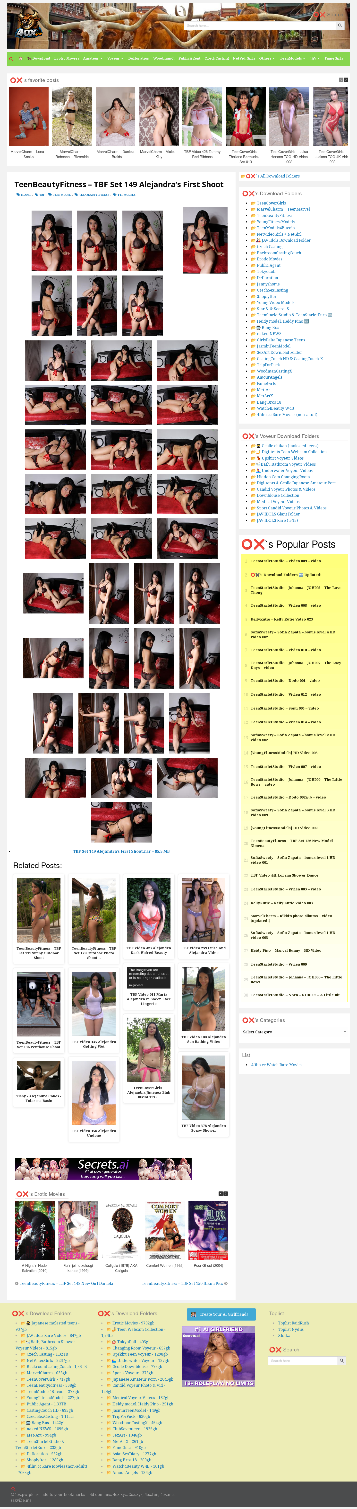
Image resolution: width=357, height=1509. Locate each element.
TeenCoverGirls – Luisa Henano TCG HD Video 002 (289, 156)
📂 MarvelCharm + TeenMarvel (280, 209)
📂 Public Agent (265, 265)
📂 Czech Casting (266, 246)
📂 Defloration (264, 277)
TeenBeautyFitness (94, 194)
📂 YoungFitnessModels (273, 222)
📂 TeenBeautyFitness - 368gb (48, 1385)
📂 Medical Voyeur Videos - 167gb (138, 1397)
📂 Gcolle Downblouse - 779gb (134, 1366)
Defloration (138, 58)
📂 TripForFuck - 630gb (128, 1416)
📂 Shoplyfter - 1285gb (42, 1460)
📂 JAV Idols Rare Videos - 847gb (51, 1335)
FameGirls (334, 58)
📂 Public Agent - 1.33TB (43, 1404)
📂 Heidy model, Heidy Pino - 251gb (140, 1404)
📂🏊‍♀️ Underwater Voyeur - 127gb (138, 1360)
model (26, 194)
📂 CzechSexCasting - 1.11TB (47, 1416)
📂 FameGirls (263, 383)
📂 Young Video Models (272, 302)
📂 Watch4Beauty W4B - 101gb (135, 1466)
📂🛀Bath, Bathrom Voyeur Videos (283, 464)
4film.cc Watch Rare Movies (276, 1065)
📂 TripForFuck (265, 365)
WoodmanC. (164, 58)
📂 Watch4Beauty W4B (272, 408)
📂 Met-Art (261, 390)
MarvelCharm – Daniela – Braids (115, 154)
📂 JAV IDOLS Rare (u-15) (274, 520)
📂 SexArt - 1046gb (124, 1435)
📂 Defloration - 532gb (41, 1454)
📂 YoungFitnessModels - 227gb (50, 1397)
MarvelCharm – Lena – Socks (28, 154)
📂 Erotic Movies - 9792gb (130, 1323)
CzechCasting (216, 58)
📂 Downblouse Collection (275, 495)
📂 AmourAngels (266, 377)
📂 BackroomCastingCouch (276, 253)
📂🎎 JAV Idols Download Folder (281, 240)
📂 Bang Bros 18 (266, 402)
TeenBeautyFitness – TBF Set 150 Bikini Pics (182, 1283)
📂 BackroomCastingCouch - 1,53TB (54, 1366)
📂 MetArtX (262, 396)
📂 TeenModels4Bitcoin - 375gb (50, 1391)
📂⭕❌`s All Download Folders (270, 176)
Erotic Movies (66, 58)
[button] (12, 59)
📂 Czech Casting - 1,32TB (44, 1354)
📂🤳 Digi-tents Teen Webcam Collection (289, 452)
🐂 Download (38, 58)
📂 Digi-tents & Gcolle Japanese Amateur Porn (294, 483)
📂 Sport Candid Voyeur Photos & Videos (288, 508)
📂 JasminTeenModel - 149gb (134, 1410)
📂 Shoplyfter (264, 296)
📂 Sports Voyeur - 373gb (130, 1373)
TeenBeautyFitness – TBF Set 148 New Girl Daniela (66, 1283)
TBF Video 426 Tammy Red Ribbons (202, 154)
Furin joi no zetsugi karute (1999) (78, 1268)
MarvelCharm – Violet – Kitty (159, 154)
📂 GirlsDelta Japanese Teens (278, 340)
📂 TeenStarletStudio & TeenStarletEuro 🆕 (291, 315)
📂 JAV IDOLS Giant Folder (275, 514)
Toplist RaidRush (293, 1323)
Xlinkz (284, 1335)
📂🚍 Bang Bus (265, 327)
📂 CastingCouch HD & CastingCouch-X (287, 358)
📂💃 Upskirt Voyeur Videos (277, 458)
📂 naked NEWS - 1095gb (44, 1429)
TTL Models (127, 194)
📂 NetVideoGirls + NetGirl (276, 234)
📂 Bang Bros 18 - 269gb (129, 1460)
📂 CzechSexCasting (269, 290)
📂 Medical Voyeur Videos (275, 501)
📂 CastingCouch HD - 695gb (47, 1410)
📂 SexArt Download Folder (276, 352)
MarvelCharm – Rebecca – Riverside (72, 154)
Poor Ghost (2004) (208, 1265)
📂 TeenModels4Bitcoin (273, 228)
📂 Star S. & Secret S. (270, 309)
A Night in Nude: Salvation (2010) (35, 1268)
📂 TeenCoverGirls (268, 203)
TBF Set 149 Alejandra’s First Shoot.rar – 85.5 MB (121, 851)
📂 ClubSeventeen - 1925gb (132, 1429)
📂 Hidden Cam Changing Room (280, 477)
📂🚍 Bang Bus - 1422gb (43, 1422)
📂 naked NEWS (266, 333)
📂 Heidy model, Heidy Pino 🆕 (280, 321)
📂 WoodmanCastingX (271, 371)
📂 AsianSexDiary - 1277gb (131, 1454)
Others (265, 58)
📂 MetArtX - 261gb (125, 1441)
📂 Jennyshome (265, 284)
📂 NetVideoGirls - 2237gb (45, 1360)
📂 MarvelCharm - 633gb (44, 1373)
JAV (313, 58)
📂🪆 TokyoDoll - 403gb (129, 1342)
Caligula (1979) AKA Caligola (122, 1268)
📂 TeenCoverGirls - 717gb (45, 1379)
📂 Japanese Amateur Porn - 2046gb (140, 1379)
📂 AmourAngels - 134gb (129, 1472)
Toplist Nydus (291, 1329)
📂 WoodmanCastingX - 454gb (134, 1422)
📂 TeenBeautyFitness (271, 215)
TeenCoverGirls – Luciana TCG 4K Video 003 (332, 156)
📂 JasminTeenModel (270, 346)
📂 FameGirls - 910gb (126, 1447)
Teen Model (62, 194)
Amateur (91, 58)
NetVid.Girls (244, 58)
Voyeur (113, 58)
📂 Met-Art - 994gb (38, 1435)
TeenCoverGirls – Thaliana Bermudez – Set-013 (246, 156)
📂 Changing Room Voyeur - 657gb (138, 1348)
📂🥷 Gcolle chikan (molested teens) (284, 446)
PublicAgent (189, 58)
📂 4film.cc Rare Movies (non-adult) (284, 414)
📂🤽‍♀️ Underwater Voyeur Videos (282, 470)
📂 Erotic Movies (266, 259)
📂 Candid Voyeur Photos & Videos (283, 489)
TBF (42, 194)
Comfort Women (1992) (165, 1265)
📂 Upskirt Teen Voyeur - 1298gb (137, 1354)
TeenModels (291, 58)
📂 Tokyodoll (263, 271)
